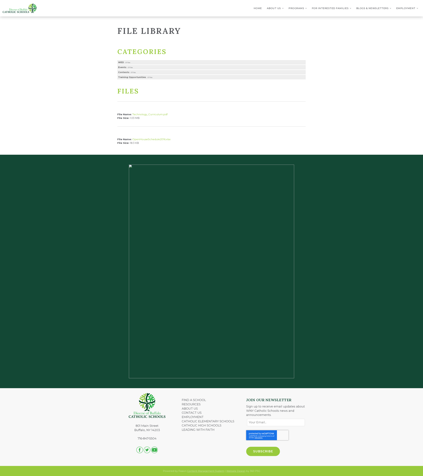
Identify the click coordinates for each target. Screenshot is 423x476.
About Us (274, 8)
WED (121, 62)
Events (122, 67)
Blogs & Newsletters (372, 8)
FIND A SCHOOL (194, 400)
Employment (405, 8)
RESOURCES (191, 404)
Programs (296, 8)
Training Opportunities (132, 77)
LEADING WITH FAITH (198, 430)
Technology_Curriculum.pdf (150, 114)
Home (258, 8)
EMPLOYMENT (193, 417)
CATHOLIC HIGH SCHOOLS (201, 425)
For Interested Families (330, 8)
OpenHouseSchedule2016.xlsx (151, 139)
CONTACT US (192, 413)
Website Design (235, 471)
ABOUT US (190, 408)
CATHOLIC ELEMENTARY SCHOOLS (208, 421)
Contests (123, 72)
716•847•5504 (147, 438)
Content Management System (205, 471)
